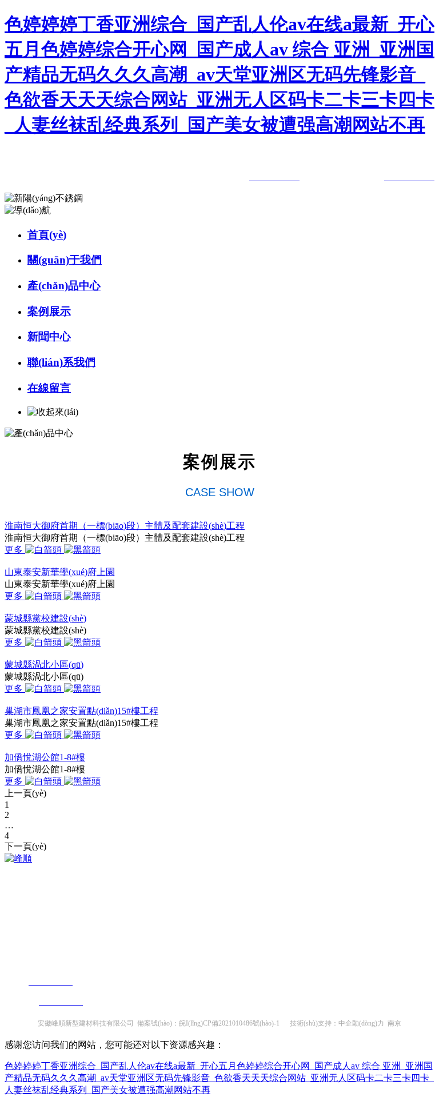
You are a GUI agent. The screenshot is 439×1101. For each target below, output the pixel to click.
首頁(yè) (46, 235)
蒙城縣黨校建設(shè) (45, 618)
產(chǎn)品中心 (64, 286)
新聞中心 (49, 336)
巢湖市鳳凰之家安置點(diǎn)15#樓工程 (81, 711)
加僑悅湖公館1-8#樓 (45, 757)
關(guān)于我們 (64, 260)
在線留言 (49, 388)
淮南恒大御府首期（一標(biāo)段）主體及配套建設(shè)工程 (125, 525)
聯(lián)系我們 (61, 362)
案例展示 (49, 311)
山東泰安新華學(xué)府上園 (60, 572)
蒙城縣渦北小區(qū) (44, 664)
